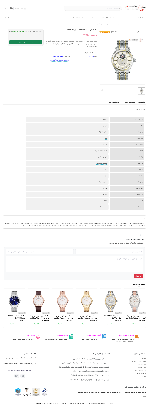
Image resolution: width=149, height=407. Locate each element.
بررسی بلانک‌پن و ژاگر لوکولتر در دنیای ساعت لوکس (89, 379)
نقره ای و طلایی (102, 157)
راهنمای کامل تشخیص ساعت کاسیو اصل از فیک (91, 371)
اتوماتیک (104, 119)
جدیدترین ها (90, 18)
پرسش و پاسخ (114, 102)
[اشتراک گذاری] (138, 32)
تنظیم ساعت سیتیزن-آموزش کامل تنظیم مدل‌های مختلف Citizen (84, 367)
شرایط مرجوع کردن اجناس (138, 361)
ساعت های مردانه (58, 56)
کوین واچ (91, 56)
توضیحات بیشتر (129, 102)
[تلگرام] (22, 376)
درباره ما (144, 359)
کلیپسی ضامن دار (101, 163)
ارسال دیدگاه (138, 276)
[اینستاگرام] (16, 376)
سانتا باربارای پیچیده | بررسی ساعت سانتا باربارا (91, 359)
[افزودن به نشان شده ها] (143, 32)
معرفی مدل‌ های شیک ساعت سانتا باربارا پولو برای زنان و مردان (85, 363)
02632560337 (18, 364)
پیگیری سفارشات (10, 18)
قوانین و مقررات (141, 367)
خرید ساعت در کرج (140, 370)
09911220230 (27, 364)
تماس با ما (143, 376)
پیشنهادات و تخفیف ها (104, 18)
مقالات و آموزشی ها (78, 18)
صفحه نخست (117, 18)
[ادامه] (144, 397)
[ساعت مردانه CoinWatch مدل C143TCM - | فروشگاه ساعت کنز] (135, 11)
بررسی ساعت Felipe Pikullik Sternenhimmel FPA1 (90, 375)
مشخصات (141, 102)
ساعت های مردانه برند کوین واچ (59, 60)
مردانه (105, 144)
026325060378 (8, 364)
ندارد (105, 170)
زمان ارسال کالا (142, 365)
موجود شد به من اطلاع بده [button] (26, 42)
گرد (106, 138)
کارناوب (43, 404)
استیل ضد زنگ (102, 132)
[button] (20, 8)
